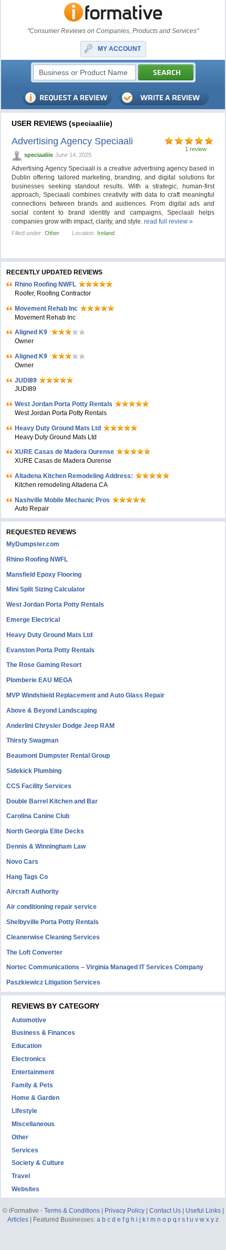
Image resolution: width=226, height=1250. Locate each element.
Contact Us (165, 1210)
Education (27, 1046)
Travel (21, 1176)
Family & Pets (32, 1085)
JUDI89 (26, 380)
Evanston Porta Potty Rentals (50, 650)
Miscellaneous (33, 1124)
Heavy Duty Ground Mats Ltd (58, 428)
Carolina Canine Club (37, 816)
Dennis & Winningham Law (46, 846)
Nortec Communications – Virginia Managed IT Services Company (104, 967)
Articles (17, 1219)
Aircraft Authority (32, 891)
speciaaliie (38, 155)
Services (25, 1150)
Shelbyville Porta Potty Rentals (52, 922)
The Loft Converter (34, 952)
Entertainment (33, 1072)
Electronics (29, 1059)
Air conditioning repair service (51, 906)
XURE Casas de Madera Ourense (64, 451)
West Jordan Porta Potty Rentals (63, 404)
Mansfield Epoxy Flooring (43, 574)
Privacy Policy (125, 1210)
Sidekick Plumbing (33, 771)
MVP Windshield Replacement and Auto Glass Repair (85, 695)
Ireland (106, 233)
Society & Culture (38, 1163)
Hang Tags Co (27, 877)
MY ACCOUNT (119, 48)
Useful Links (203, 1210)
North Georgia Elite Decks (45, 831)
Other (52, 233)
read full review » (168, 221)
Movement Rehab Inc (46, 308)
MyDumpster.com (32, 544)
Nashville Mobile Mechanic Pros (62, 500)
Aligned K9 (31, 332)
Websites (25, 1189)
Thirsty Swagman (32, 740)
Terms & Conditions (72, 1210)
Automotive (29, 1020)
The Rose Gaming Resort (43, 665)
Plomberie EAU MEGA (39, 680)
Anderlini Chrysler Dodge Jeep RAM (60, 725)
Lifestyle (24, 1111)
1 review (196, 149)
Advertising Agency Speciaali (72, 141)
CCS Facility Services (38, 786)
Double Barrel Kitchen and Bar (52, 801)
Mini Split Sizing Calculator (45, 589)
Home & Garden (35, 1097)
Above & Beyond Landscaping (51, 710)
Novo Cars (22, 861)
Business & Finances (43, 1032)
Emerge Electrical (33, 619)
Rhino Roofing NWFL (45, 284)
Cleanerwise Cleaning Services (53, 937)
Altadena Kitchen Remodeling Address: (74, 476)
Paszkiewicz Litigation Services (53, 982)
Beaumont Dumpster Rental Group (58, 755)
